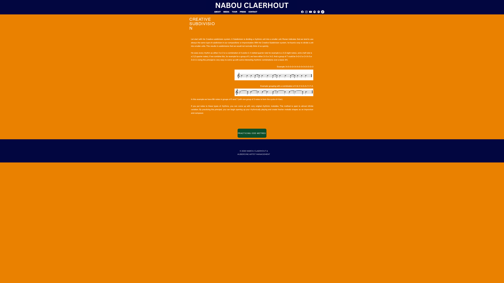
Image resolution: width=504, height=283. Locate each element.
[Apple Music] (322, 11)
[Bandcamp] (318, 11)
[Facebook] (302, 11)
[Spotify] (314, 11)
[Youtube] (310, 11)
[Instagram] (306, 11)
